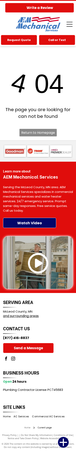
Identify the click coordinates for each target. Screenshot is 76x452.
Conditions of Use (63, 435)
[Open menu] (69, 24)
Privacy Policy (9, 435)
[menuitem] (8, 416)
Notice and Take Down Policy (23, 438)
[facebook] (6, 359)
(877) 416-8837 (16, 338)
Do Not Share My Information (36, 435)
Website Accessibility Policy (54, 438)
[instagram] (13, 359)
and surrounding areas (21, 316)
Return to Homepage (38, 132)
